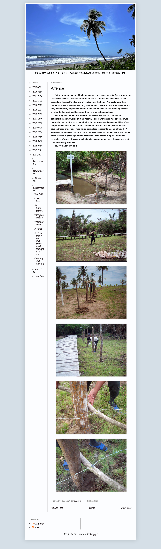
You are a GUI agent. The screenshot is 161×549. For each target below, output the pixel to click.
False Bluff (39, 524)
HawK (37, 527)
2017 (35, 128)
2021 (35, 110)
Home (92, 508)
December (38, 161)
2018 (35, 123)
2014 (35, 141)
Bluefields (39, 194)
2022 (35, 105)
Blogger (94, 534)
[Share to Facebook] (94, 501)
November (38, 171)
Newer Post (57, 508)
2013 (35, 146)
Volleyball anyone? (39, 216)
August (38, 269)
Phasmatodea (38, 223)
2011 (35, 154)
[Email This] (88, 501)
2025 (35, 92)
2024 (35, 96)
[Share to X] (92, 501)
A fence (38, 229)
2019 (35, 119)
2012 (35, 150)
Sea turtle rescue (38, 208)
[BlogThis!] (90, 501)
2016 (35, 132)
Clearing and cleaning (39, 261)
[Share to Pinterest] (96, 501)
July (37, 276)
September (38, 188)
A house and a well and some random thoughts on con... (39, 244)
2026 (35, 87)
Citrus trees (37, 200)
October (39, 178)
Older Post (126, 508)
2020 (35, 114)
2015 (35, 137)
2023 (35, 101)
